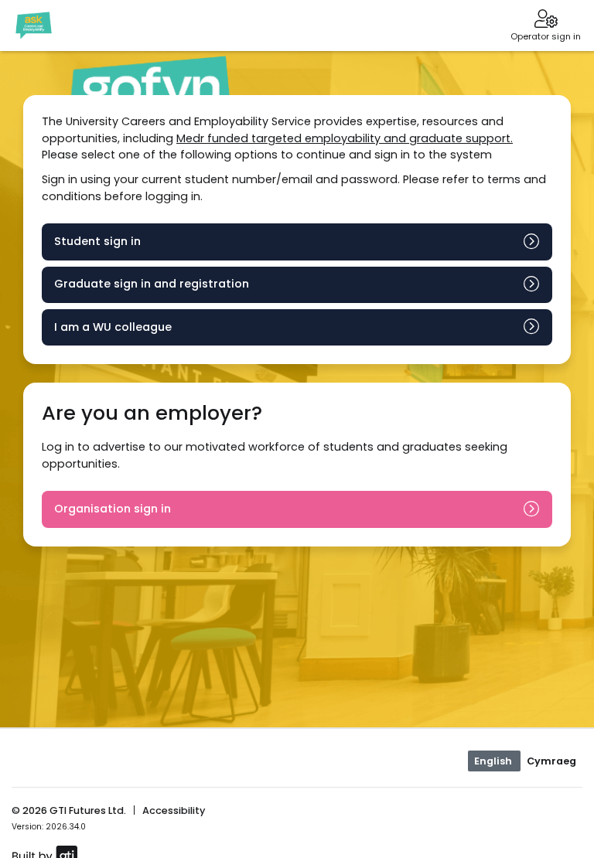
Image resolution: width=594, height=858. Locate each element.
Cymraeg (551, 761)
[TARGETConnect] (34, 25)
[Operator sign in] (545, 20)
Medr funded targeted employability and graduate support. (344, 138)
